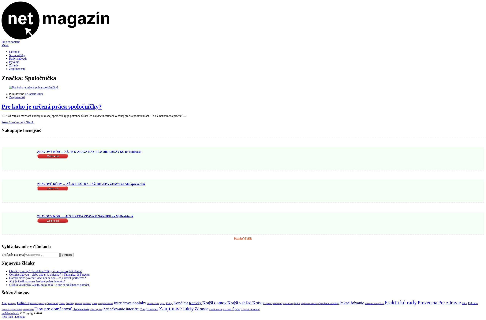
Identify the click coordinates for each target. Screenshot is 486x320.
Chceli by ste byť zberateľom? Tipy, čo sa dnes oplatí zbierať (45, 271)
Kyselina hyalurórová (272, 304)
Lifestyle (14, 51)
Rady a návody (18, 58)
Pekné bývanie (351, 302)
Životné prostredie (250, 309)
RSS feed (7, 316)
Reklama (473, 303)
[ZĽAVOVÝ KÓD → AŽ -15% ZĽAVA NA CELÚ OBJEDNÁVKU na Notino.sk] (19, 159)
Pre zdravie (449, 302)
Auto (4, 303)
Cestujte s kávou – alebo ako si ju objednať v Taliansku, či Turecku (49, 274)
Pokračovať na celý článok (18, 122)
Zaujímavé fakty (176, 308)
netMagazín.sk (10, 313)
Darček (62, 304)
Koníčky (195, 303)
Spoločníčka (16, 310)
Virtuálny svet (96, 310)
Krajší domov (214, 302)
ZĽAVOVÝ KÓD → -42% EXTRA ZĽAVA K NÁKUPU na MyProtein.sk (85, 216)
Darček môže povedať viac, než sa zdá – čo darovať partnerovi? (47, 278)
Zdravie (13, 65)
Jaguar (162, 304)
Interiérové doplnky (130, 303)
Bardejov (12, 304)
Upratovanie (81, 309)
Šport (236, 309)
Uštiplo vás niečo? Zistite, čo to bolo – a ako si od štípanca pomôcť (49, 284)
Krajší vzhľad (239, 302)
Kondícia (180, 303)
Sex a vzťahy (17, 55)
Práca (464, 303)
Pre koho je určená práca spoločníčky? (52, 106)
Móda (297, 303)
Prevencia (427, 302)
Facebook (87, 304)
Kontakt (20, 316)
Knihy (169, 303)
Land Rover (288, 304)
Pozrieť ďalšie (243, 238)
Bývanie (14, 62)
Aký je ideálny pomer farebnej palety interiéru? (37, 281)
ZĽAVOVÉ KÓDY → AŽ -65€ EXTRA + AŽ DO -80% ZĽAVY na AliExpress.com (91, 184)
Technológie (28, 310)
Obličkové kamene (309, 304)
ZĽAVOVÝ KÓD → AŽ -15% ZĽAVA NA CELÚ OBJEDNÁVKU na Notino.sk (89, 151)
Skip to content (11, 41)
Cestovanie (52, 303)
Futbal (94, 304)
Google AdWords (105, 304)
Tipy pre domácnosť (53, 308)
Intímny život (153, 304)
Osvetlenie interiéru (328, 303)
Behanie (23, 303)
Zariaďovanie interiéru (121, 309)
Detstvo (78, 304)
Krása (257, 302)
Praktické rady (400, 302)
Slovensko (6, 310)
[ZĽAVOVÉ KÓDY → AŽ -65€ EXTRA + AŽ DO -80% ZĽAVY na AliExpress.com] (19, 191)
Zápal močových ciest (220, 309)
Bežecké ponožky (38, 304)
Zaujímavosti (17, 68)
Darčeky (70, 303)
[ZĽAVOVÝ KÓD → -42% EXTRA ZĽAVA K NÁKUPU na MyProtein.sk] (19, 224)
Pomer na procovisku (374, 304)
